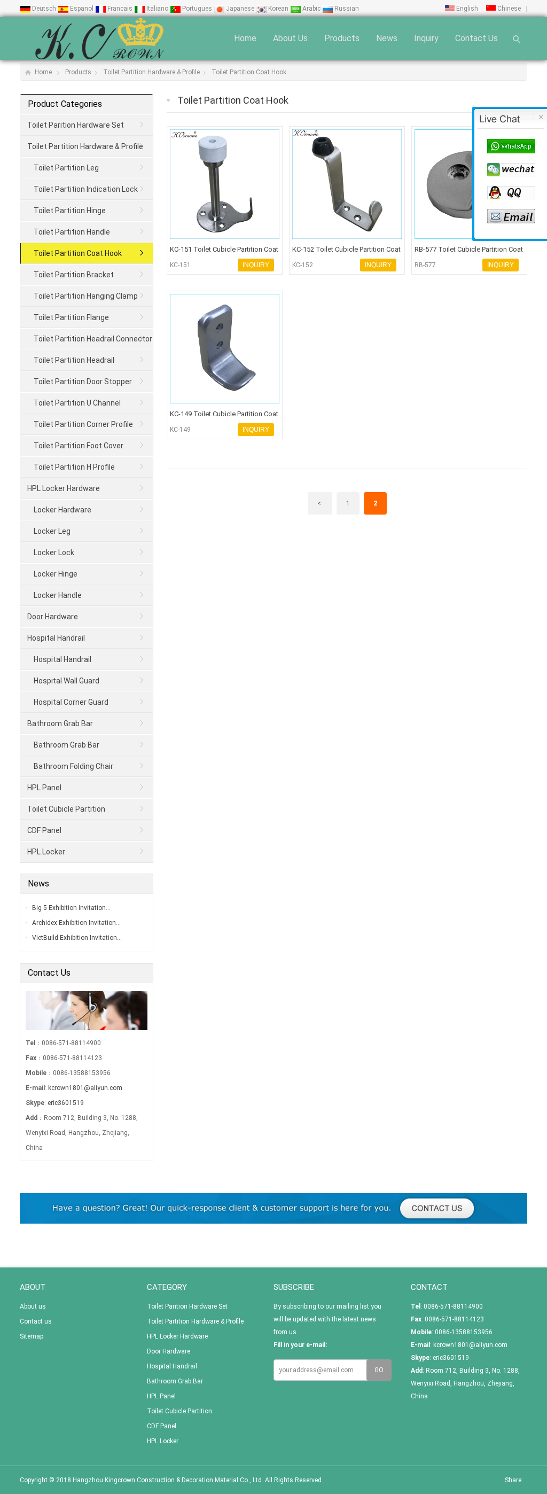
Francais (120, 8)
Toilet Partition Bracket (74, 274)
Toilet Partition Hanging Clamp (86, 296)
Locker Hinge (55, 574)
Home (245, 38)
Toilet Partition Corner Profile (83, 424)
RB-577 (425, 265)
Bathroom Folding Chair (73, 766)
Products (342, 38)
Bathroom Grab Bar (60, 723)
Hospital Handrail (56, 638)
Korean (278, 8)
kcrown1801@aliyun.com (85, 1088)
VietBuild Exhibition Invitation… (77, 937)
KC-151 (180, 265)
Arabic (311, 8)
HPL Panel (44, 787)
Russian (346, 8)
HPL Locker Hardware (63, 488)
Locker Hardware (62, 509)
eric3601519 (66, 1103)
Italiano (157, 8)
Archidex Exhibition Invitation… (76, 923)
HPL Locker (46, 851)
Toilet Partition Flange (71, 317)
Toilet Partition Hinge (70, 210)
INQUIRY (256, 265)
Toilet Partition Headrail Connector (93, 338)
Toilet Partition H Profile (74, 467)
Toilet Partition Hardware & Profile (151, 72)
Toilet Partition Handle (72, 232)
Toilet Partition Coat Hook (249, 72)
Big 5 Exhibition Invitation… (71, 908)
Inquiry (426, 38)
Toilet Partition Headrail (74, 360)
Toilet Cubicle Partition (66, 809)
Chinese (508, 8)
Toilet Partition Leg (66, 168)
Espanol (81, 8)
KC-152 (302, 265)
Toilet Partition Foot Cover (78, 445)
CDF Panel (44, 830)
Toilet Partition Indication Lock (86, 189)
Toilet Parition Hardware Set (75, 125)
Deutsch (44, 8)
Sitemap (31, 1336)
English (466, 8)
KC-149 (180, 429)
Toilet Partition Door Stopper (83, 381)
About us (290, 38)
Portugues (197, 8)
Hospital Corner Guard (71, 702)
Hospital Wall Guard (66, 680)
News (386, 38)
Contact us (476, 38)
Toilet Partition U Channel (77, 403)
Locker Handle (58, 595)
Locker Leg (52, 531)
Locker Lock (54, 552)
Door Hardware (52, 616)
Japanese (240, 8)
